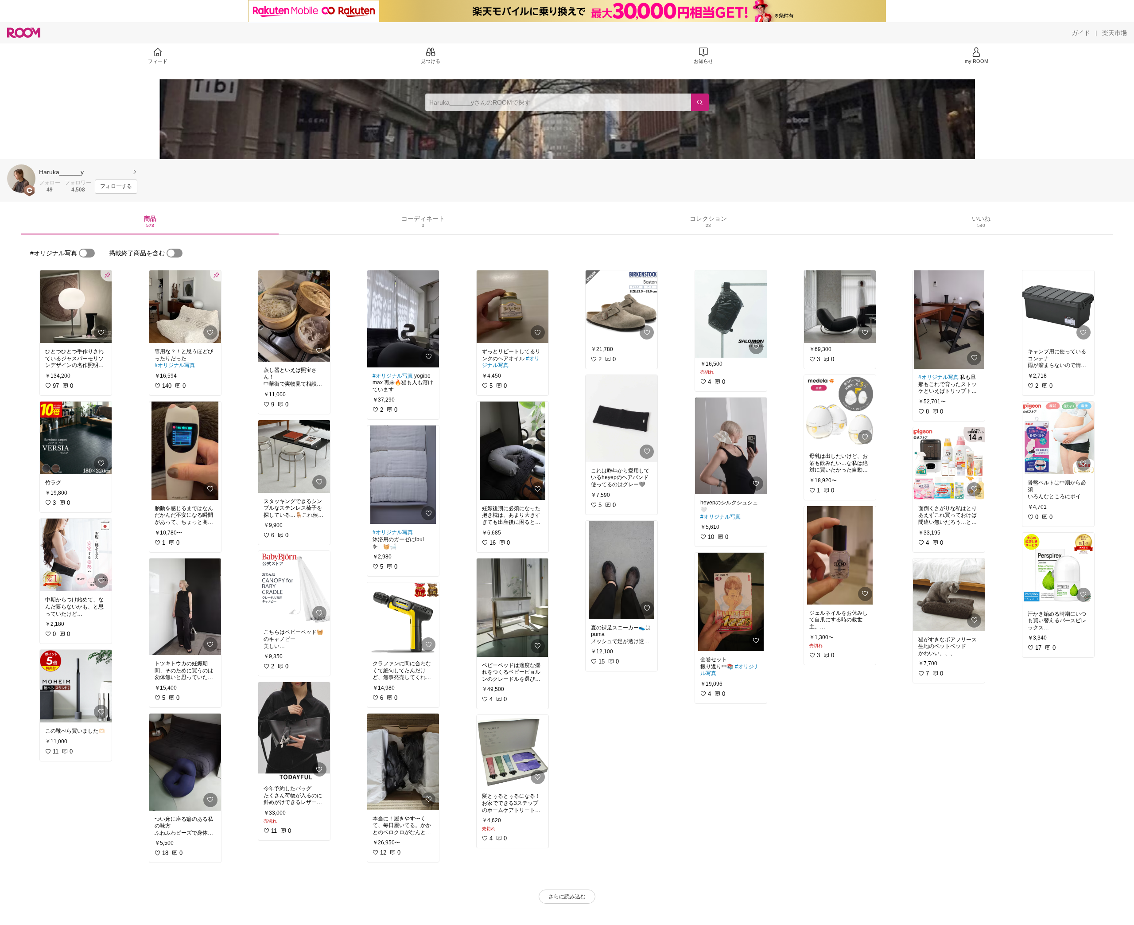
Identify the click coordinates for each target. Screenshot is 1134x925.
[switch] (87, 253)
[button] (21, 178)
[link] (76, 306)
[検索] (700, 102)
